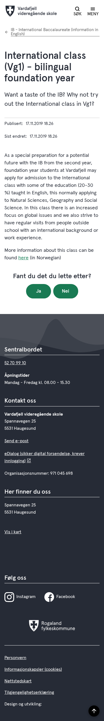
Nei (65, 291)
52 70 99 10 (15, 363)
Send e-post (16, 441)
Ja (38, 291)
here (23, 257)
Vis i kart (12, 532)
